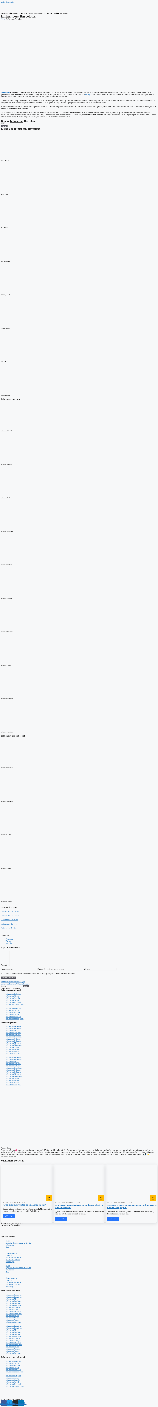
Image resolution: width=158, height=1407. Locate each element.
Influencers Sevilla (8, 928)
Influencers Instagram (13, 994)
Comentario (5, 965)
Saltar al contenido (7, 2)
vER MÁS (8, 1216)
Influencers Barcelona (14, 1037)
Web (84, 969)
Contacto (65, 13)
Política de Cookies (13, 1260)
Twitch (9, 834)
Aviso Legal (10, 1262)
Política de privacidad (13, 1258)
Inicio (3, 13)
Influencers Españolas (14, 1028)
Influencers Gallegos (13, 1041)
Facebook (10, 767)
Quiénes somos (11, 1253)
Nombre (4, 969)
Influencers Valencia (9, 920)
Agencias (8, 13)
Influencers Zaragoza (9, 924)
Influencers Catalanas (10, 911)
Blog (60, 13)
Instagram (88, 95)
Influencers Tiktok (12, 996)
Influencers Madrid (12, 1031)
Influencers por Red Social (47, 13)
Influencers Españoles (14, 1026)
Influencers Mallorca (13, 1043)
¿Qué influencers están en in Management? (24, 1204)
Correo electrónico (45, 969)
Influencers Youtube (13, 998)
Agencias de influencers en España (18, 1243)
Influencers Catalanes (10, 915)
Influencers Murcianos (14, 1045)
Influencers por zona (29, 13)
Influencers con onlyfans (14, 1004)
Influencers (16, 13)
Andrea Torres (8, 1202)
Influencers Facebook (13, 1002)
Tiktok (9, 868)
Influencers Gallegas (13, 1039)
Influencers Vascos (12, 1051)
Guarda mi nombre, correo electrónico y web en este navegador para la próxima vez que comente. (39, 974)
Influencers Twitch (12, 1000)
